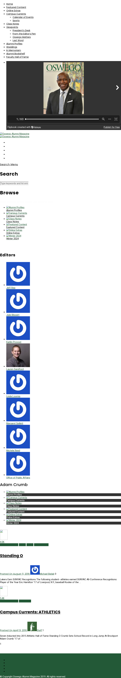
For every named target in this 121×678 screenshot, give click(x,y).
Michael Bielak (47, 573)
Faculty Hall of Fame (17, 57)
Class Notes (12, 23)
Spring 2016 (25, 601)
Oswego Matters (22, 37)
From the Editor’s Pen (24, 33)
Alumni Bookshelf (15, 53)
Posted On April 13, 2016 (13, 630)
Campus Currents (16, 13)
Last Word (18, 40)
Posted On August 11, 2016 (15, 573)
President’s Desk (21, 30)
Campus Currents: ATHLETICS (30, 612)
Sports (16, 20)
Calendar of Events (23, 17)
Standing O (11, 555)
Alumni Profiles (14, 43)
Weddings (11, 47)
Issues (22, 544)
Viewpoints (12, 27)
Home (9, 4)
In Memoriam (13, 50)
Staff (39, 630)
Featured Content (16, 7)
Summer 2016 (41, 544)
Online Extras (13, 10)
